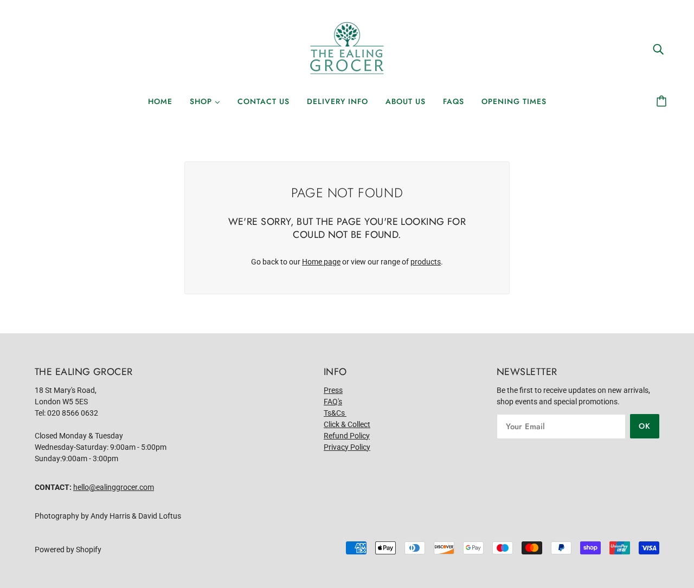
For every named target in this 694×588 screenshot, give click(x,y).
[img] (658, 48)
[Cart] (663, 101)
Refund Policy (347, 435)
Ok (645, 426)
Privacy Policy (347, 447)
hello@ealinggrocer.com (113, 487)
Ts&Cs (335, 413)
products (425, 261)
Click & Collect (347, 424)
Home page (321, 261)
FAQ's (333, 401)
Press (333, 390)
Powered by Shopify (68, 549)
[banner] (347, 48)
